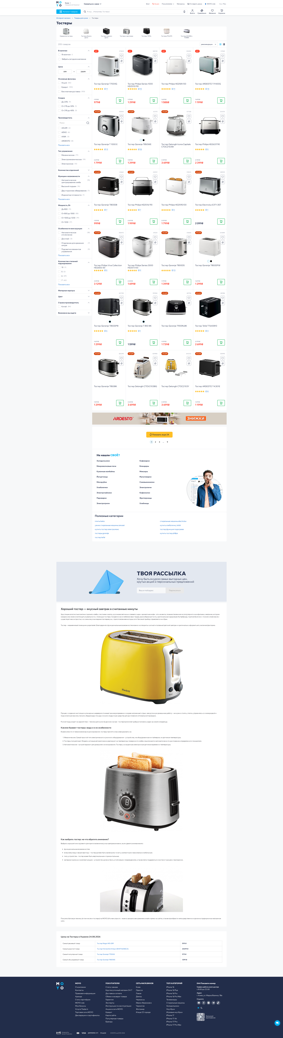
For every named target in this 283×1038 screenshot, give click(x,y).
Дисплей (65, 239)
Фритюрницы (146, 498)
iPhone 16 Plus (172, 990)
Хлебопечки (102, 487)
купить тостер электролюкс (107, 529)
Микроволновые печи (106, 466)
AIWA (63, 136)
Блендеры (144, 466)
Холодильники (103, 461)
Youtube (199, 1003)
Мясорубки (102, 482)
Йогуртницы (102, 477)
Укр (220, 4)
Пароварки (102, 498)
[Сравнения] (121, 61)
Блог (148, 4)
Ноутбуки (170, 1009)
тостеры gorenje (102, 533)
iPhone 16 (170, 987)
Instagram (208, 1003)
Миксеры (144, 471)
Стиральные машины (175, 1003)
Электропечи (146, 487)
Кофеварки (145, 461)
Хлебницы (144, 503)
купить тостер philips (169, 533)
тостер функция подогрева (172, 529)
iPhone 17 (170, 1015)
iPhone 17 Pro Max (173, 1025)
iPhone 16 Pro (171, 993)
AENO (64, 132)
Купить (120, 100)
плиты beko (100, 521)
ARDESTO (65, 141)
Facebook (204, 1003)
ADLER (64, 128)
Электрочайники (104, 493)
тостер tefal (100, 537)
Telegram (213, 1003)
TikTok (218, 1003)
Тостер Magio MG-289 (105, 943)
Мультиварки (145, 477)
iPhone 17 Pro (171, 1021)
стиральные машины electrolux (173, 521)
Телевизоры (171, 999)
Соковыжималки (147, 482)
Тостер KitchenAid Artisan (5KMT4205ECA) (112, 949)
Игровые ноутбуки (174, 1012)
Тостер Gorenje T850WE (106, 960)
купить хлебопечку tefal (170, 525)
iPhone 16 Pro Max (173, 996)
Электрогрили (103, 503)
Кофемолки (145, 493)
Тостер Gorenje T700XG (106, 954)
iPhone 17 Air (171, 1018)
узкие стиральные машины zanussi (109, 525)
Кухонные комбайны (106, 471)
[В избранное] (121, 56)
